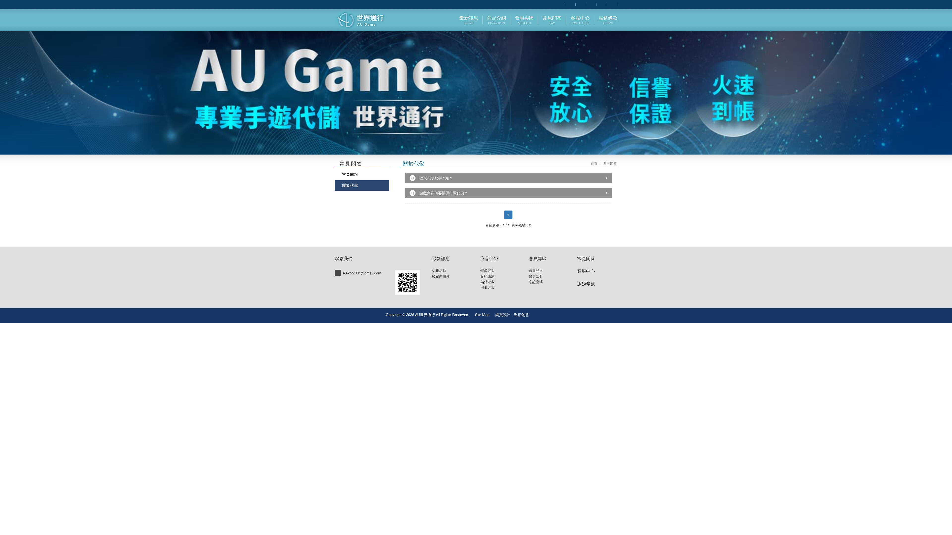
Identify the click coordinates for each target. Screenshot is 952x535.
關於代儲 (350, 185)
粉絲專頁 (541, 314)
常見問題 (350, 174)
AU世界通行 (363, 20)
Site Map (482, 314)
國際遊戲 (487, 287)
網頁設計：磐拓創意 (512, 314)
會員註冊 (536, 275)
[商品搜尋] (560, 4)
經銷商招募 (440, 275)
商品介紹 (489, 258)
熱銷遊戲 (487, 281)
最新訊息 (441, 258)
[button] (47, 77)
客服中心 (586, 271)
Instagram (562, 314)
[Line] (407, 282)
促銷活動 (439, 270)
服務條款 (586, 283)
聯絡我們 (344, 258)
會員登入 (536, 270)
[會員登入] (570, 4)
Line (552, 314)
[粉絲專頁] (591, 4)
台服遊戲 (487, 275)
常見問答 (586, 258)
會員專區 (538, 258)
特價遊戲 (487, 270)
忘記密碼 (536, 281)
